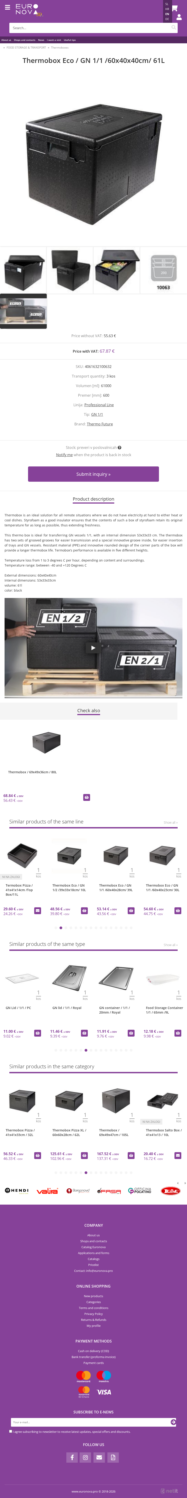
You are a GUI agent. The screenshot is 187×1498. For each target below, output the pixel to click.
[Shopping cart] (173, 8)
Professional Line (99, 404)
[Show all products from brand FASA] (109, 1190)
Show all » (171, 822)
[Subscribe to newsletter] (173, 1422)
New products (93, 1296)
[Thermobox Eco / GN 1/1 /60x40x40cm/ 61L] (93, 160)
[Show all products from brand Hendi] (16, 1190)
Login (177, 22)
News (41, 39)
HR (167, 9)
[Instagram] (85, 1457)
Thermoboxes (60, 47)
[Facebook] (72, 1457)
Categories (93, 1302)
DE (167, 19)
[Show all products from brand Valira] (47, 1190)
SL (166, 4)
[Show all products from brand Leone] (170, 1190)
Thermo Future (100, 424)
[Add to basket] (86, 797)
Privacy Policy (93, 1314)
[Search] (174, 28)
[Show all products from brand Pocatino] (140, 1190)
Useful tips (70, 39)
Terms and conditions (93, 1308)
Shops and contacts (24, 39)
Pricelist (93, 1265)
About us (6, 39)
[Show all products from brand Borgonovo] (78, 1190)
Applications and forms (93, 1253)
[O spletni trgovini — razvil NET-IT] (169, 1491)
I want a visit (54, 39)
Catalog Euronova (93, 1247)
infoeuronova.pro (99, 1271)
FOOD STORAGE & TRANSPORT (26, 47)
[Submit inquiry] (37, 910)
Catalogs (93, 1259)
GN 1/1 (97, 414)
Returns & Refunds (93, 1320)
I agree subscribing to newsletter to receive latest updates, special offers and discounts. (71, 1432)
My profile (94, 1326)
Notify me (64, 454)
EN (167, 14)
